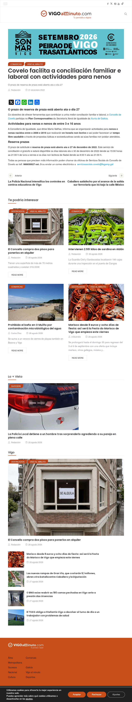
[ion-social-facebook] (107, 3)
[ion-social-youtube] (119, 3)
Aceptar (77, 694)
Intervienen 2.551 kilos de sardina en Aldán (96, 249)
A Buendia (76, 336)
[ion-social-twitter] (111, 3)
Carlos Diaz (16, 333)
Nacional (12, 672)
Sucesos (16, 386)
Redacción (16, 90)
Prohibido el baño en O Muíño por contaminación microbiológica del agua (34, 326)
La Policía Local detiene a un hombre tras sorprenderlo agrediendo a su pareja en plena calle (62, 435)
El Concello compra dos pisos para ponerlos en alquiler (31, 251)
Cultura (11, 677)
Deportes (30, 677)
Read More (17, 274)
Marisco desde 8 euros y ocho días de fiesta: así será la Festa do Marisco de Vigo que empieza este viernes (93, 328)
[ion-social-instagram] (115, 3)
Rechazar (96, 694)
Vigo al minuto (35, 64)
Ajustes (116, 694)
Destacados (17, 211)
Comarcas (16, 64)
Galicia (29, 667)
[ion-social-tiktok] (122, 3)
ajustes (29, 698)
